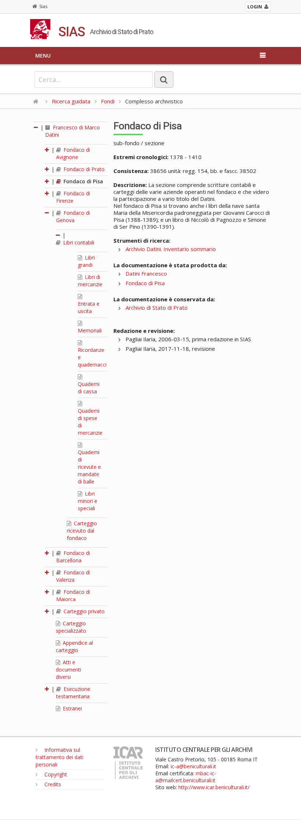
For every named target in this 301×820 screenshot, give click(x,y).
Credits (52, 784)
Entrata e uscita (88, 307)
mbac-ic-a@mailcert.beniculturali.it (185, 777)
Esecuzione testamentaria (73, 692)
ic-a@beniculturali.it (193, 766)
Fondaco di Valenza (73, 576)
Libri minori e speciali (87, 501)
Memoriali (90, 330)
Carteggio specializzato (71, 627)
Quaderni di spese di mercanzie (90, 421)
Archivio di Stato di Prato (157, 307)
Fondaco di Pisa (82, 181)
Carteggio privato (83, 611)
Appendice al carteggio (74, 646)
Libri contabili (78, 242)
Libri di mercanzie (90, 280)
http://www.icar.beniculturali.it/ (214, 787)
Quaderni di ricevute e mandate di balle (89, 467)
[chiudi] (47, 212)
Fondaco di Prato (83, 169)
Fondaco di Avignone (73, 153)
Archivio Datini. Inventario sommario (171, 249)
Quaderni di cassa (88, 387)
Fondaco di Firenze (73, 197)
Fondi (108, 101)
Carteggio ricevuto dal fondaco (82, 530)
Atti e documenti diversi (68, 669)
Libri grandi (86, 261)
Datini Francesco (146, 273)
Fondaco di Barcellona (73, 556)
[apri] (47, 149)
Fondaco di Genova (73, 216)
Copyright (55, 774)
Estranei (71, 708)
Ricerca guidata (71, 101)
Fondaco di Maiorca (73, 595)
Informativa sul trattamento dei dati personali (59, 757)
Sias (43, 6)
